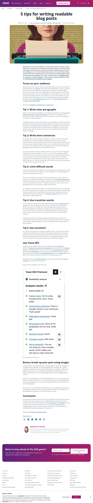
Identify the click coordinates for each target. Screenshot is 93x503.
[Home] (3, 9)
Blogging (37, 23)
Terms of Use (21, 495)
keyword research (52, 194)
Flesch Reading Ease (47, 253)
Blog (34, 3)
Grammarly (52, 403)
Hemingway (61, 403)
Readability (49, 23)
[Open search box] (78, 3)
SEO (67, 97)
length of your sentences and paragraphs (40, 248)
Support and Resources (54, 471)
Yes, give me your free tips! (79, 451)
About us (48, 3)
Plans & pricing (16, 3)
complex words (34, 251)
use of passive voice (57, 250)
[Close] (90, 497)
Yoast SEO (60, 246)
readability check (64, 75)
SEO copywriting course (40, 99)
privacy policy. (80, 454)
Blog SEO (33, 23)
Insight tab (62, 253)
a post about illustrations (62, 179)
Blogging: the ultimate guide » (39, 412)
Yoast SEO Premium (40, 259)
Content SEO (19, 8)
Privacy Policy (5, 501)
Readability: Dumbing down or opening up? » (41, 105)
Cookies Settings (66, 497)
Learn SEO (27, 3)
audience (37, 88)
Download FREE (62, 3)
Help (40, 3)
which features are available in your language (38, 79)
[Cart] (89, 3)
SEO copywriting (57, 23)
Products (28, 471)
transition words (63, 203)
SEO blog (9, 8)
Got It (76, 497)
